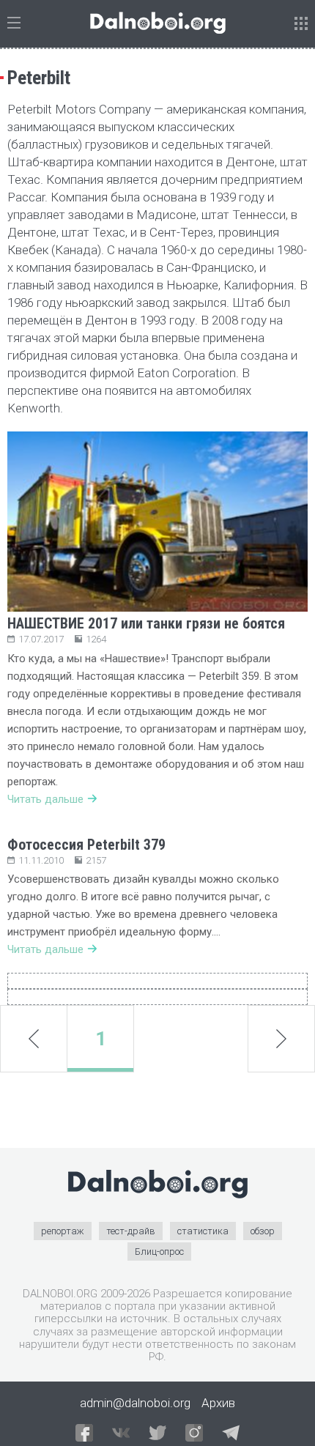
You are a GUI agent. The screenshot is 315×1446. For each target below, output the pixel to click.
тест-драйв (130, 1231)
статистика (203, 1231)
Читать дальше (45, 799)
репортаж (62, 1231)
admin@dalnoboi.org (135, 1402)
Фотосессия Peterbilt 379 (86, 844)
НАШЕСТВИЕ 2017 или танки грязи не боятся (146, 623)
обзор (263, 1231)
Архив (218, 1402)
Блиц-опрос (159, 1251)
